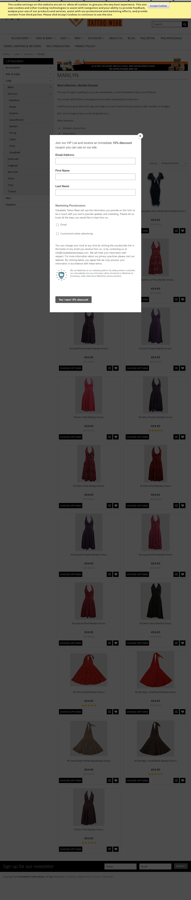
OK (159, 5)
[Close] (140, 136)
